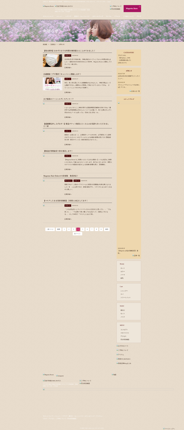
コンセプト (124, 329)
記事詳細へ (68, 67)
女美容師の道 (123, 60)
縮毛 (122, 278)
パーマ (123, 275)
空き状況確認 (125, 339)
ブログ (138, 16)
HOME (45, 44)
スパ (122, 294)
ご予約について (128, 16)
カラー (123, 271)
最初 (106, 229)
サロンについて (48, 16)
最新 (58, 229)
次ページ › (77, 233)
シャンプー (124, 291)
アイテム (108, 16)
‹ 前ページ (50, 229)
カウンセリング (97, 16)
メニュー (59, 16)
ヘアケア (68, 16)
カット (123, 268)
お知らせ (121, 62)
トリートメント (126, 297)
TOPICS (53, 44)
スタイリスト (125, 333)
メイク (123, 317)
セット (123, 313)
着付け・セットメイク (82, 16)
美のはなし (123, 58)
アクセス (117, 16)
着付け (123, 310)
